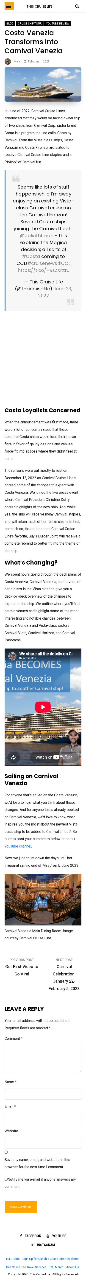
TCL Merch (56, 1267)
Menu (9, 6)
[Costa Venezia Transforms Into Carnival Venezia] (43, 100)
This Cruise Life (39, 6)
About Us (72, 1267)
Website (11, 1131)
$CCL (64, 263)
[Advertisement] (43, 358)
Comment (13, 1038)
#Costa (31, 256)
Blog (10, 23)
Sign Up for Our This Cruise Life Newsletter (50, 1258)
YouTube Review (57, 23)
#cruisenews (42, 263)
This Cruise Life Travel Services (26, 1267)
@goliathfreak (36, 235)
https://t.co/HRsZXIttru (43, 270)
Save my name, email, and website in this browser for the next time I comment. (37, 1163)
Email (10, 1106)
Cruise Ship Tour (30, 23)
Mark (17, 61)
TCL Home (12, 1258)
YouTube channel (18, 846)
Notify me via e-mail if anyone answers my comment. (40, 1183)
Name (11, 1082)
